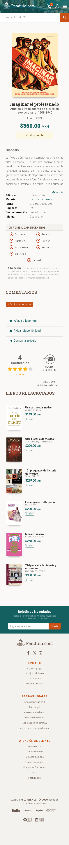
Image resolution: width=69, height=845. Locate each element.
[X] (34, 653)
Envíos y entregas (34, 762)
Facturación (34, 777)
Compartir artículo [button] (24, 340)
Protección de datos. (34, 712)
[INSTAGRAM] (40, 653)
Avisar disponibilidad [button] (27, 330)
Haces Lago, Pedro (35, 571)
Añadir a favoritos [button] (25, 320)
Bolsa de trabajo (34, 683)
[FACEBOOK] (28, 653)
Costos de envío (34, 751)
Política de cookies (34, 717)
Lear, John (34, 118)
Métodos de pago (35, 757)
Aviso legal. (34, 707)
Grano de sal (37, 195)
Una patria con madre (38, 407)
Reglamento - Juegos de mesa (34, 728)
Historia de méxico (41, 199)
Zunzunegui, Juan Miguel (39, 442)
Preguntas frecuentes (34, 767)
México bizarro (34, 534)
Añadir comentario (19, 304)
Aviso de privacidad (34, 702)
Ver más (59, 192)
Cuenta (34, 772)
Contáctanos (34, 678)
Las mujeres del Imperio (40, 502)
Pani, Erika (30, 505)
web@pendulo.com (35, 673)
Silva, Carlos (32, 476)
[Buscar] (64, 17)
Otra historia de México (39, 438)
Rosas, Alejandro (34, 537)
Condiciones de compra (34, 723)
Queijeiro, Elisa (33, 410)
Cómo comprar (34, 746)
